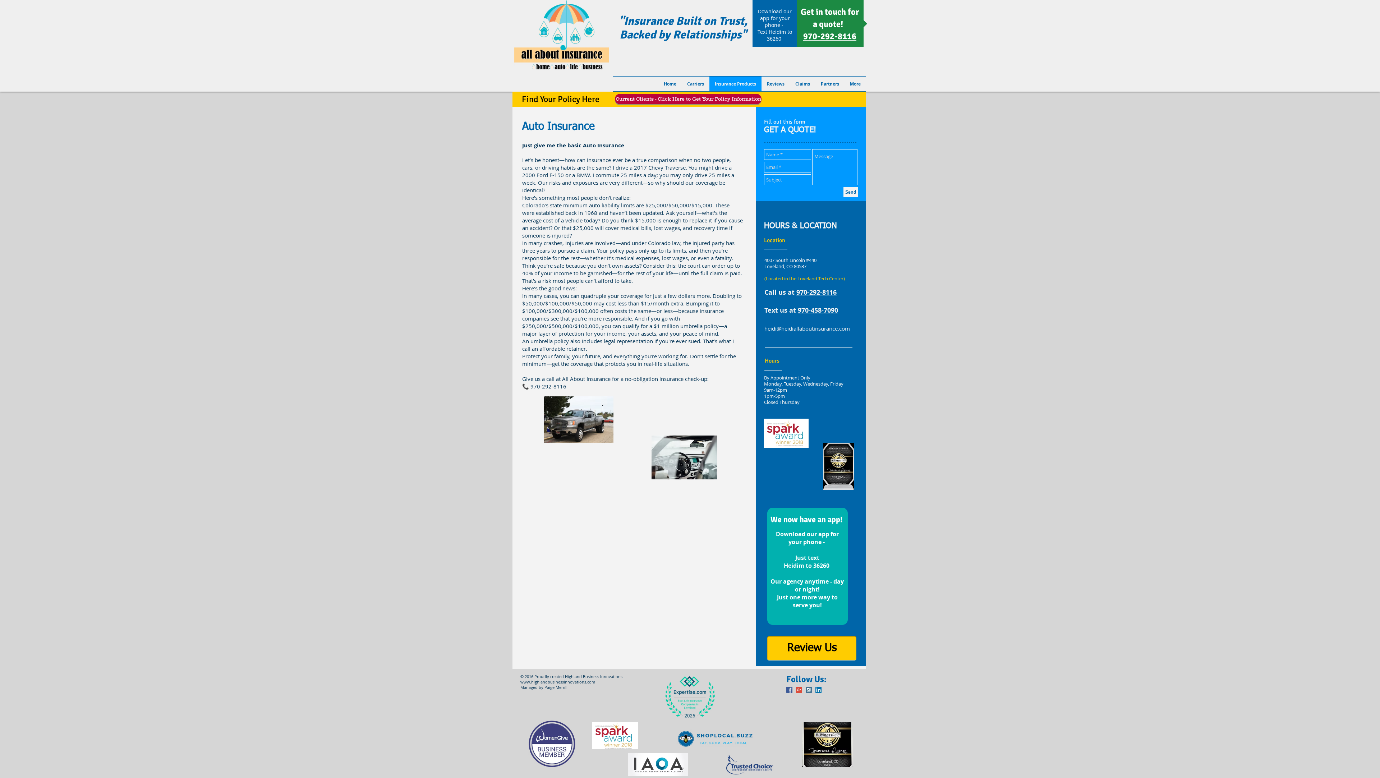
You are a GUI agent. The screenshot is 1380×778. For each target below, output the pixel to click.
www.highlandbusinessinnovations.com (557, 682)
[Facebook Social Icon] (789, 690)
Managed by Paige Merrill (543, 687)
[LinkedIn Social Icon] (818, 690)
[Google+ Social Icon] (799, 690)
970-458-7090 (818, 310)
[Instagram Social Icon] (809, 690)
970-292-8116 (816, 292)
